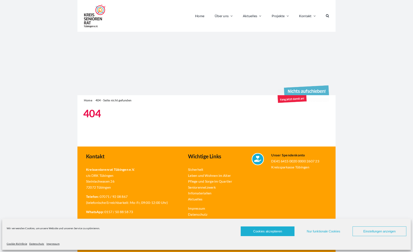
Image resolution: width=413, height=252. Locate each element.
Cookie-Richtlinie (17, 243)
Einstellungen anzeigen (379, 231)
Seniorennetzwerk (202, 187)
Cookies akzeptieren (267, 231)
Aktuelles (195, 199)
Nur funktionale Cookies (323, 231)
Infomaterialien (200, 193)
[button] (327, 16)
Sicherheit (195, 169)
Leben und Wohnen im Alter (209, 175)
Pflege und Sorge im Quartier (210, 181)
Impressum (53, 243)
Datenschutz (36, 243)
